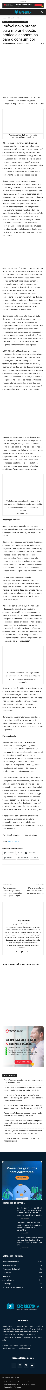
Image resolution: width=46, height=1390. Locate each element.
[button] (4, 12)
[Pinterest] (16, 49)
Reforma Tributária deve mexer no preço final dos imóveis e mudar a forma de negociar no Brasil (30, 1241)
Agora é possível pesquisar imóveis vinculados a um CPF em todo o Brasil (23, 1081)
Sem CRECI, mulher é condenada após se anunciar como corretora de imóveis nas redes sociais (23, 1132)
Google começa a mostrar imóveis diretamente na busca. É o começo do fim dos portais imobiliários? (23, 1106)
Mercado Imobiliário (15, 18)
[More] (27, 49)
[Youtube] (32, 1365)
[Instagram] (20, 1365)
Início (4, 18)
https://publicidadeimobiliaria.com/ (23, 924)
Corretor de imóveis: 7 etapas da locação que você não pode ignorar (23, 1139)
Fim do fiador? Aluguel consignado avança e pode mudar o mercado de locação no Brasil (23, 1114)
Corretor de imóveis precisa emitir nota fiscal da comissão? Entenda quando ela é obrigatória (29, 1226)
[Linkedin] (23, 951)
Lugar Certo (13, 841)
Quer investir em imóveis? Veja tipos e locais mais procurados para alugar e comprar (12, 892)
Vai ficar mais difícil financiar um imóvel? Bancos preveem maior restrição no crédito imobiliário (22, 1089)
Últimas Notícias (22, 22)
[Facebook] (4, 49)
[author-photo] (23, 917)
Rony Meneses (10, 43)
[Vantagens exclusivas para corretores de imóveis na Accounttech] (23, 5)
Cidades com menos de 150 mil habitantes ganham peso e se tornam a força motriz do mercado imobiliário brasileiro (29, 1211)
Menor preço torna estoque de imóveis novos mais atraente (35, 890)
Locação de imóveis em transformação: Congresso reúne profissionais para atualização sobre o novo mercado (23, 1123)
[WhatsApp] (21, 49)
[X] (10, 49)
